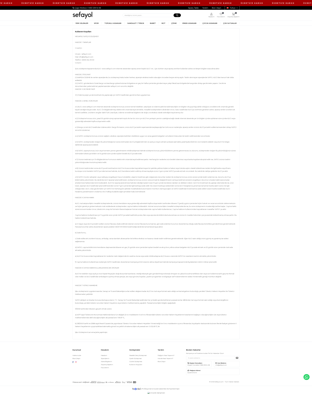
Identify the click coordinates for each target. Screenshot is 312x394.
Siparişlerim (105, 358)
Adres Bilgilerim (106, 361)
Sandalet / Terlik (135, 23)
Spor (96, 23)
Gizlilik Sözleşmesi (135, 361)
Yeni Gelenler (81, 23)
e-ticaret (155, 389)
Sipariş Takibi (193, 8)
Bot (163, 23)
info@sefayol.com (86, 57)
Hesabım (104, 355)
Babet (153, 23)
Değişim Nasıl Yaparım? (166, 355)
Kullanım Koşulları (135, 364)
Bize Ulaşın (216, 8)
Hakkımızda (77, 355)
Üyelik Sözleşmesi (135, 358)
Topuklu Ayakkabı (112, 23)
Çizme (174, 23)
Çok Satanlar (230, 23)
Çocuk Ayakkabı (209, 23)
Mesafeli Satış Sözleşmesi (138, 355)
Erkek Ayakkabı (189, 23)
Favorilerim (221, 15)
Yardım (205, 8)
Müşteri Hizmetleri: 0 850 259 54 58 (198, 365)
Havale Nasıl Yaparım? (165, 358)
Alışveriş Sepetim (107, 364)
